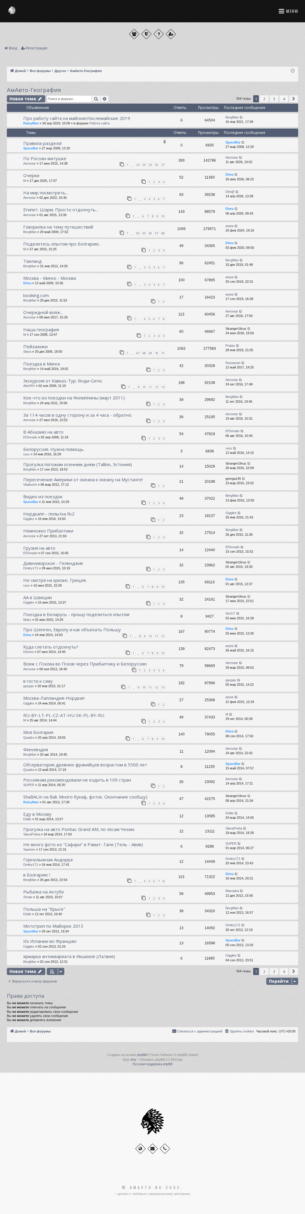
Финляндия (35, 749)
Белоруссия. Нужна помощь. (53, 449)
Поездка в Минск (41, 364)
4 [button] (284, 98)
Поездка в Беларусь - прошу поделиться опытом (76, 614)
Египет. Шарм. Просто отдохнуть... (60, 210)
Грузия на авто (39, 548)
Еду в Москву (37, 814)
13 (162, 387)
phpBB (142, 1055)
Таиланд (32, 261)
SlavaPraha (31, 834)
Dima (229, 174)
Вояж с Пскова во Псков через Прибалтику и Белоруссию (85, 664)
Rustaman (232, 363)
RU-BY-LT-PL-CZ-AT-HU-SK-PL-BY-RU (63, 715)
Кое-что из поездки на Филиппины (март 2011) (74, 398)
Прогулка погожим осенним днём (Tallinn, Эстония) (77, 464)
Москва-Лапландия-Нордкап (54, 698)
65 (144, 233)
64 (137, 233)
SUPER (28, 785)
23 (137, 165)
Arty (133, 1059)
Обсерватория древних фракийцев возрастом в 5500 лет (85, 765)
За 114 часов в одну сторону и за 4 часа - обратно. (77, 415)
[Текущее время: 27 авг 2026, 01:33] (293, 71)
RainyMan (31, 123)
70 (156, 353)
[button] (293, 98)
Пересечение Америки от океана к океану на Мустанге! (83, 479)
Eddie (27, 819)
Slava (27, 351)
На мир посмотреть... (45, 193)
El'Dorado (30, 437)
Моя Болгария (38, 732)
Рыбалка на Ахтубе (43, 892)
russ (26, 454)
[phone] (165, 1148)
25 (150, 165)
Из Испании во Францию (50, 941)
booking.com (36, 295)
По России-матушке (44, 158)
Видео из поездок (43, 496)
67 (156, 233)
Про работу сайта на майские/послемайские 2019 (76, 118)
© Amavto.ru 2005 (151, 1187)
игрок (229, 226)
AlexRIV (29, 386)
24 (144, 165)
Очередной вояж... (43, 312)
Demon (28, 652)
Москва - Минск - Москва (49, 278)
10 (162, 216)
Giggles (28, 519)
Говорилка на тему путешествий (58, 227)
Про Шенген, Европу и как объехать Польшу (72, 629)
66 (150, 233)
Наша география (41, 329)
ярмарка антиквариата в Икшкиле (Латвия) (69, 956)
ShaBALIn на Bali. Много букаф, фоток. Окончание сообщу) (85, 797)
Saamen (29, 849)
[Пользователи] (134, 34)
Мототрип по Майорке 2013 (53, 926)
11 (150, 387)
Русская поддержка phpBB (152, 1064)
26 (156, 165)
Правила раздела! (42, 143)
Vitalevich (30, 484)
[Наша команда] (146, 34)
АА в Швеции (37, 597)
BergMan (232, 117)
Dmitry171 (30, 568)
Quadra (28, 737)
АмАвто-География (34, 90)
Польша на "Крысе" (44, 909)
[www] (140, 1148)
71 (162, 353)
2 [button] (264, 98)
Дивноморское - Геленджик (53, 563)
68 (162, 233)
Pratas (230, 345)
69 (150, 353)
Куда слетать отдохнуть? (50, 647)
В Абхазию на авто (43, 432)
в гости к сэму (38, 681)
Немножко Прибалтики (48, 531)
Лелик (27, 897)
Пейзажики (35, 346)
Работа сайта (99, 123)
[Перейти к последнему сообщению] (241, 117)
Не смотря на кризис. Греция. (55, 580)
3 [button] (274, 98)
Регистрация (36, 48)
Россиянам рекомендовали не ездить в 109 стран (77, 780)
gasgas (28, 686)
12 (156, 387)
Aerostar (29, 163)
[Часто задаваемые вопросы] (158, 34)
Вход (13, 48)
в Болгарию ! (36, 875)
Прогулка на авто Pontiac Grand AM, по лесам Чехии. (79, 829)
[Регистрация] (171, 34)
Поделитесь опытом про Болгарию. (61, 244)
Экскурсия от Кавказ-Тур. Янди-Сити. (62, 381)
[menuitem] (239, 1031)
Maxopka (232, 891)
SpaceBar (30, 148)
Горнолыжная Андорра (48, 860)
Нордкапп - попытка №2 (48, 514)
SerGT (230, 613)
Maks (27, 619)
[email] (152, 1148)
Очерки (31, 175)
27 (162, 165)
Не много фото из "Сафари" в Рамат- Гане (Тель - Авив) (83, 844)
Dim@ (229, 191)
